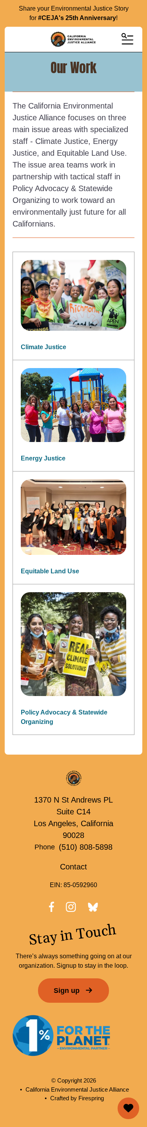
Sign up (68, 990)
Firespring (91, 1098)
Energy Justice (43, 458)
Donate (128, 1108)
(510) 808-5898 (86, 847)
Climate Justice (43, 347)
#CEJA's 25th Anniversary (77, 18)
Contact (73, 866)
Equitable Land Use (50, 571)
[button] (127, 39)
